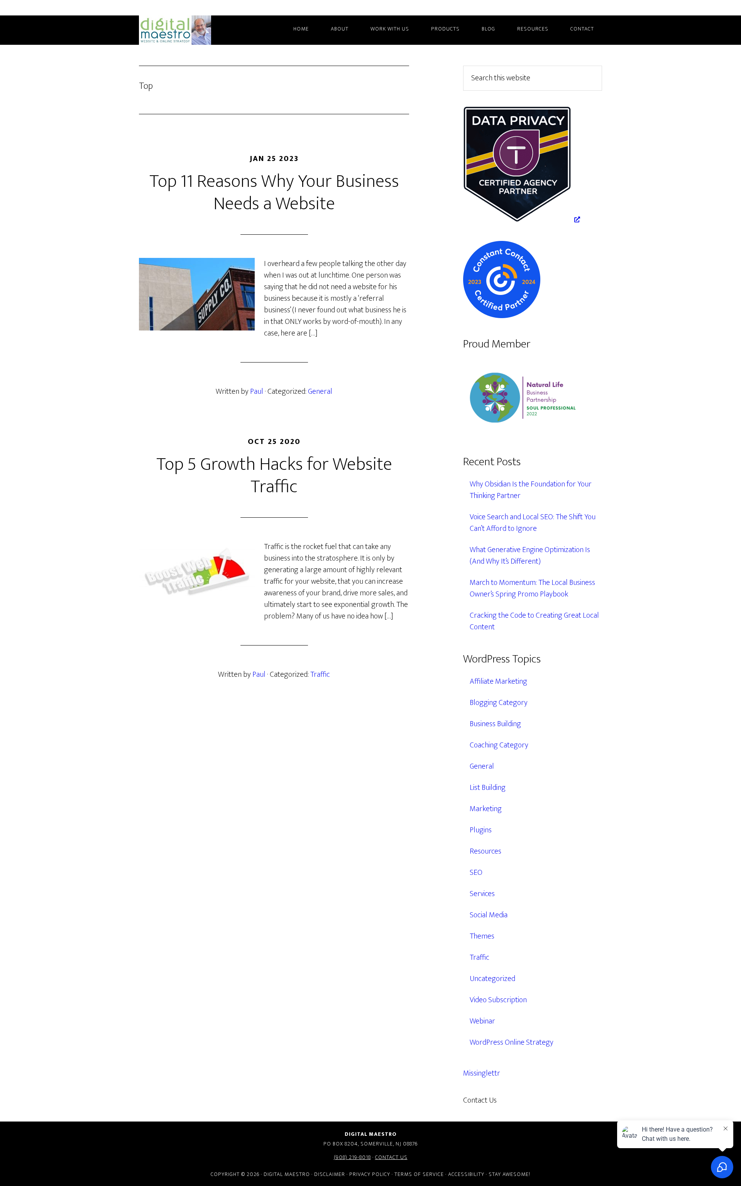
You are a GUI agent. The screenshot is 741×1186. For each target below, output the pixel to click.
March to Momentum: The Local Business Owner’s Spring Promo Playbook (532, 588)
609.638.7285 (530, 1100)
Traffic (320, 674)
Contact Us (391, 1157)
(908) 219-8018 (352, 1157)
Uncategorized (492, 978)
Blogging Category (499, 702)
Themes (482, 936)
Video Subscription (498, 999)
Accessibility (466, 1174)
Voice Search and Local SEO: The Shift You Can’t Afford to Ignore (533, 522)
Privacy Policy (369, 1174)
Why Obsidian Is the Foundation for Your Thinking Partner (531, 490)
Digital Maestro (185, 30)
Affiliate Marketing (498, 681)
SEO (476, 872)
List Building (488, 787)
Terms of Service (419, 1174)
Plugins (481, 830)
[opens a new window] (521, 219)
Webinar (482, 1021)
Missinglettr (481, 1073)
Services (482, 893)
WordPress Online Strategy (511, 1042)
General (320, 391)
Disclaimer (329, 1174)
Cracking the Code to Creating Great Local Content (534, 621)
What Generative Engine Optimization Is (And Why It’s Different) (530, 555)
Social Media (489, 915)
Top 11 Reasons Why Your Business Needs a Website (274, 192)
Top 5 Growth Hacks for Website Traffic (274, 475)
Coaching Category (499, 745)
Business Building (495, 723)
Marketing (486, 808)
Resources (485, 851)
